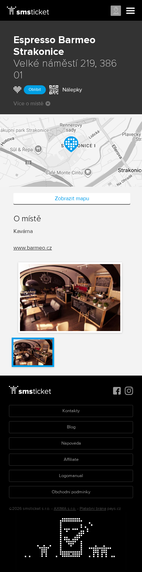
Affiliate (71, 459)
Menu (130, 11)
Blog (71, 427)
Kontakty (71, 411)
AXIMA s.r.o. (65, 508)
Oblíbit (35, 89)
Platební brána (93, 508)
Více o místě (28, 103)
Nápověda (71, 443)
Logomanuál (71, 475)
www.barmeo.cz (32, 247)
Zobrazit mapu (72, 198)
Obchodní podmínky (71, 492)
